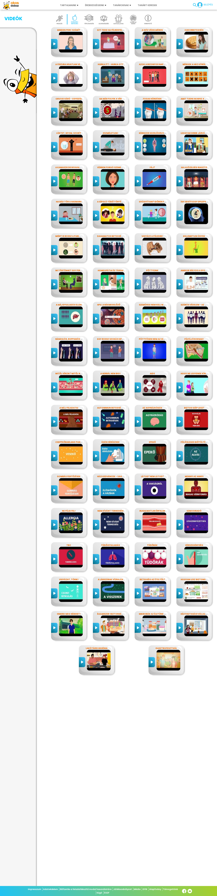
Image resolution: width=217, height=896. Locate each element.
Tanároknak (121, 5)
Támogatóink (170, 889)
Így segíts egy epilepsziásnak (198, 201)
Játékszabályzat (122, 889)
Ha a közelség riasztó (194, 167)
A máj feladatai (68, 407)
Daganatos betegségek (111, 236)
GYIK (144, 889)
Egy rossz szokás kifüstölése (115, 339)
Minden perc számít (68, 30)
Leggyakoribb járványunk (196, 133)
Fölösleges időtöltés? (194, 442)
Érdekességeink (95, 5)
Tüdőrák (152, 545)
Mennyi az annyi (194, 476)
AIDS (152, 373)
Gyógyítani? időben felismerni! (157, 201)
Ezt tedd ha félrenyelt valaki (114, 30)
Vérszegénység (194, 545)
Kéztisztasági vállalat (194, 613)
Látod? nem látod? (152, 476)
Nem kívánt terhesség (110, 510)
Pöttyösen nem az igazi (153, 339)
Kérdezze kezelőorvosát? (154, 133)
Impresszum (34, 889)
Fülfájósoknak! (194, 339)
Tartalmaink (68, 5)
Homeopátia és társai (110, 270)
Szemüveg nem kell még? (153, 304)
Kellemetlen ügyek (194, 236)
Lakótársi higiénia (96, 648)
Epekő (152, 442)
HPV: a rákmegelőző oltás (112, 304)
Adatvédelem (50, 889)
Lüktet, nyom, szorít (68, 133)
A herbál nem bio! (110, 373)
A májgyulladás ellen (69, 304)
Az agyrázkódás (152, 407)
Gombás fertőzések (68, 476)
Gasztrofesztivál (166, 648)
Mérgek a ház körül (194, 64)
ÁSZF (106, 892)
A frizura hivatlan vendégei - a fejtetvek (79, 64)
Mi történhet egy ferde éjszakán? (75, 270)
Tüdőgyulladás (110, 545)
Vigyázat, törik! (69, 579)
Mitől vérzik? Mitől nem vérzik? (73, 373)
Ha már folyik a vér (110, 98)
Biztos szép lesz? (194, 407)
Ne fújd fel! (69, 510)
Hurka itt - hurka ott (110, 64)
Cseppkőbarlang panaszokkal (73, 442)
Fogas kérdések (152, 98)
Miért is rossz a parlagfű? (70, 236)
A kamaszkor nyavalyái (69, 167)
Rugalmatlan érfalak (152, 510)
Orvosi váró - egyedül (69, 98)
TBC (68, 545)
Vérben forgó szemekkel (111, 167)
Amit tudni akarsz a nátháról (198, 98)
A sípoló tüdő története (112, 201)
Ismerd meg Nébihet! (69, 613)
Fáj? (152, 167)
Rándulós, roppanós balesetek (73, 339)
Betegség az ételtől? (152, 579)
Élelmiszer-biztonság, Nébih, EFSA (117, 613)
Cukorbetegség (194, 30)
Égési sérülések (111, 442)
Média (137, 889)
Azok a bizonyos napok (153, 64)
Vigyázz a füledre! (152, 236)
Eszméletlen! (110, 133)
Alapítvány (155, 889)
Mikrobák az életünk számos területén (162, 613)
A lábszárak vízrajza (110, 579)
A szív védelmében (152, 30)
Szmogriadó (194, 510)
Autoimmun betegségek (111, 407)
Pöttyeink (152, 270)
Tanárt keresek (147, 5)
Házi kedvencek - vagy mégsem (115, 476)
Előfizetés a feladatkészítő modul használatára (85, 889)
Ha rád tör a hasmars (68, 201)
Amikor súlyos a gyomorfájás (199, 270)
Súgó (99, 892)
